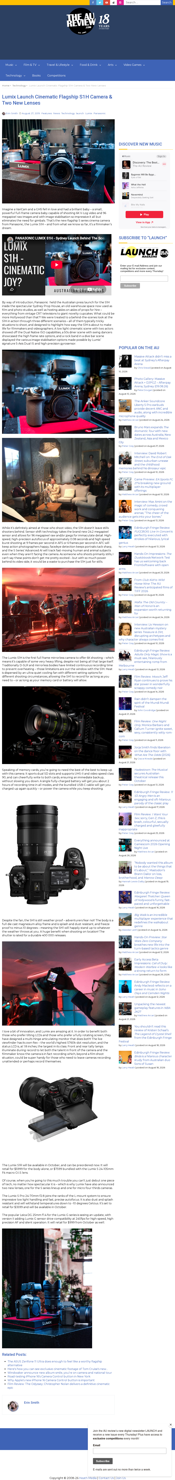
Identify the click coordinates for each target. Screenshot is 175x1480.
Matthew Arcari (130, 420)
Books (36, 75)
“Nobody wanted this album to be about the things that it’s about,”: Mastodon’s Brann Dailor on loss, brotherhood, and (146, 870)
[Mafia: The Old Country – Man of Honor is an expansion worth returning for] (125, 606)
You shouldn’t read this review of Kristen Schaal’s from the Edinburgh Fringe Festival (145, 1034)
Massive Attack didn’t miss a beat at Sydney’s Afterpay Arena (152, 360)
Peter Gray (128, 446)
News (56, 113)
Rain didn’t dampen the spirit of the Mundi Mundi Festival (151, 702)
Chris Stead (144, 368)
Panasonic (99, 113)
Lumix (88, 113)
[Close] (170, 1424)
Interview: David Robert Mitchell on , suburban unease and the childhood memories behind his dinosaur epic (145, 461)
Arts (110, 64)
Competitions (56, 75)
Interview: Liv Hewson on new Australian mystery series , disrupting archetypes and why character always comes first (144, 632)
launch (80, 113)
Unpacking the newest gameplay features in (152, 1008)
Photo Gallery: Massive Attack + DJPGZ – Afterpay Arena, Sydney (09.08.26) (152, 382)
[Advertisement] (87, 47)
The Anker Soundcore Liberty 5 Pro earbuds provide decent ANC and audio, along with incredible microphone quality (145, 409)
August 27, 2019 (31, 113)
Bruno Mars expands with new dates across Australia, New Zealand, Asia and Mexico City (145, 435)
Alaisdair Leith (129, 930)
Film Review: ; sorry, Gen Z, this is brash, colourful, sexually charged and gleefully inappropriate (144, 822)
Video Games (132, 64)
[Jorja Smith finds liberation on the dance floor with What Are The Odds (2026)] (125, 752)
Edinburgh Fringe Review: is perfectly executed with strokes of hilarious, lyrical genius (146, 535)
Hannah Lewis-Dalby (133, 881)
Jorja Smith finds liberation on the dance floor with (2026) (152, 751)
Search (167, 2)
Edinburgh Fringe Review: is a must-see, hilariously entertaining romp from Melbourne (145, 658)
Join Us (121, 1478)
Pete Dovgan (145, 390)
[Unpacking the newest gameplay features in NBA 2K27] (125, 1008)
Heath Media (88, 1478)
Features (46, 113)
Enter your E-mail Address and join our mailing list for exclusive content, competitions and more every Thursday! (141, 268)
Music (9, 64)
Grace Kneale (145, 758)
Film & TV (30, 64)
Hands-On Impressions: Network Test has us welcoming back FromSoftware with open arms (145, 561)
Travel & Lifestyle (58, 64)
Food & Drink (89, 64)
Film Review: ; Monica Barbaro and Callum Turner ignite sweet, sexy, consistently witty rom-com (146, 729)
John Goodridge (147, 710)
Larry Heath (128, 546)
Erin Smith (12, 113)
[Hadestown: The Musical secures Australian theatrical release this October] (125, 774)
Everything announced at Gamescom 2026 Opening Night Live (152, 844)
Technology (13, 75)
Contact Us (106, 1478)
